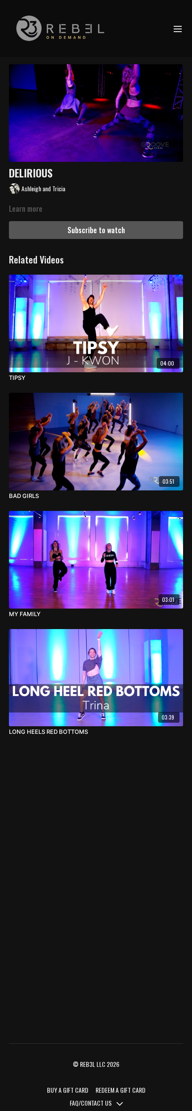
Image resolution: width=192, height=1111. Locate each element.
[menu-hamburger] (177, 28)
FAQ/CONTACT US (91, 1102)
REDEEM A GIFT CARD (121, 1090)
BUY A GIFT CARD (67, 1090)
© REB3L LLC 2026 (96, 1064)
